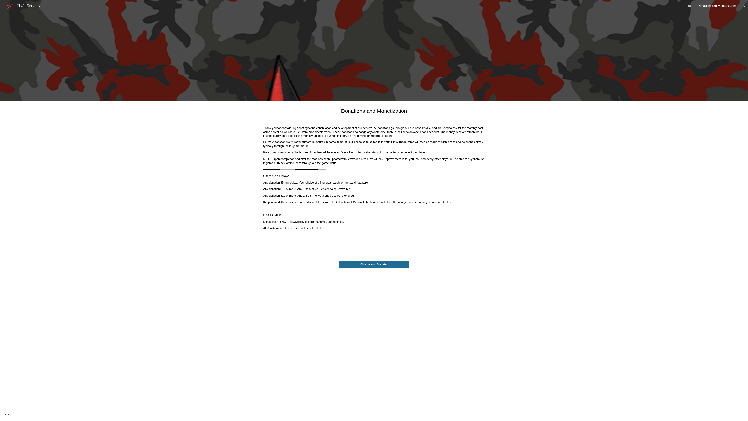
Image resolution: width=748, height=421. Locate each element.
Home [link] (688, 5)
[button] (743, 5)
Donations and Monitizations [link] (717, 5)
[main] (374, 179)
